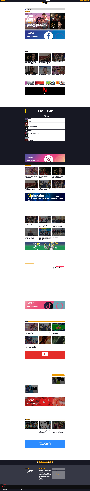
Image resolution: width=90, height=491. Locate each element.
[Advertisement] (45, 45)
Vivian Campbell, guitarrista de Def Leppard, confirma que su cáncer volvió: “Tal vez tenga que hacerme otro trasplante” (30, 62)
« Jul (52, 479)
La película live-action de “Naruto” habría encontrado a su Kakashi (44, 189)
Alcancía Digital (48, 486)
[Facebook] (88, 0)
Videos (53, 267)
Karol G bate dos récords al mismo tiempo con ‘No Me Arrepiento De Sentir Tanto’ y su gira (45, 75)
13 (58, 474)
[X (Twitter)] (81, 0)
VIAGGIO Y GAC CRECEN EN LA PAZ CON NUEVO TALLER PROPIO (58, 237)
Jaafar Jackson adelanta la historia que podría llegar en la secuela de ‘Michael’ (44, 176)
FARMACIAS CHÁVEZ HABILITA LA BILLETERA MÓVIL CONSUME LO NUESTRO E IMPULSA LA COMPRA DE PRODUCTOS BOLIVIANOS (45, 238)
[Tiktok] (46, 462)
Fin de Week (55, 382)
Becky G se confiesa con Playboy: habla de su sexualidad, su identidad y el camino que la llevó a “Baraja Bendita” (45, 62)
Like (27, 391)
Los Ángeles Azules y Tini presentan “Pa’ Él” (57, 62)
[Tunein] (82, 0)
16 (63, 474)
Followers (61, 267)
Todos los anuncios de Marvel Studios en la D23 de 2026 (57, 345)
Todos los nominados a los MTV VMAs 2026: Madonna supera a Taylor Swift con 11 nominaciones (58, 75)
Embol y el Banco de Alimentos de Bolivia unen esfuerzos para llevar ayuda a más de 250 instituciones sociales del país (44, 225)
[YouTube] (80, 0)
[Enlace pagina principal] (45, 3)
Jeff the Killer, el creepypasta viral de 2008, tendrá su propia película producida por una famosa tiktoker (44, 431)
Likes (53, 268)
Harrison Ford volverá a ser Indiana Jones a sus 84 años (45, 345)
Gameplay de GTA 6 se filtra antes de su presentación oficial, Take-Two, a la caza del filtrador (31, 176)
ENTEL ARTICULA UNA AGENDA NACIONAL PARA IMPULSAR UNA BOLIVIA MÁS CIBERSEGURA (30, 238)
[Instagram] (87, 0)
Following (57, 267)
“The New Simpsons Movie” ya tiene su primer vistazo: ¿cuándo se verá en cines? (58, 333)
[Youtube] (48, 462)
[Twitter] (42, 462)
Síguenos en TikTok (61, 266)
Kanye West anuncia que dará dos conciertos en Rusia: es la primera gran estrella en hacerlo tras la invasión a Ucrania (31, 75)
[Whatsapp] (50, 462)
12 (56, 474)
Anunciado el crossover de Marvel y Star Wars (30, 430)
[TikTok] (84, 0)
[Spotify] (85, 0)
